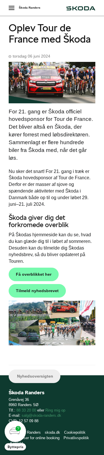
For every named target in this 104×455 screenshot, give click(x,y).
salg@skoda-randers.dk (41, 415)
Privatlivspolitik (76, 438)
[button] (15, 435)
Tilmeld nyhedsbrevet (37, 290)
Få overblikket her (33, 274)
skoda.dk (52, 432)
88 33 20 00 (26, 410)
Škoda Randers (29, 7)
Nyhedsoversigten (34, 376)
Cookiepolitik (75, 432)
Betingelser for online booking (35, 438)
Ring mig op (55, 410)
